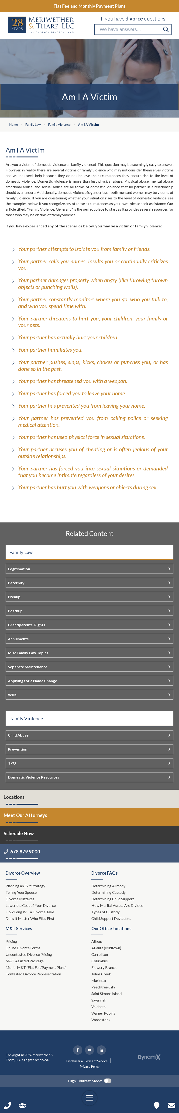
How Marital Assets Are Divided (117, 905)
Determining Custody (108, 892)
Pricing (11, 941)
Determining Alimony (108, 885)
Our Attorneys (22, 1105)
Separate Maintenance (27, 666)
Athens (97, 941)
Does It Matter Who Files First (30, 918)
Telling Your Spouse (21, 892)
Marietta (98, 980)
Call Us (7, 1105)
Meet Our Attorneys (25, 815)
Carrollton (99, 954)
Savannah (98, 1000)
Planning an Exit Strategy (25, 885)
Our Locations (156, 1105)
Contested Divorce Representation (33, 974)
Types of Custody (105, 912)
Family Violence (26, 718)
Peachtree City (103, 987)
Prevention (17, 749)
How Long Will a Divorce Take (30, 912)
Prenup (14, 597)
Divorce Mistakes (20, 899)
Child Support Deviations (111, 918)
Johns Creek (101, 974)
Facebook (77, 1050)
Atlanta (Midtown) (106, 948)
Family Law (21, 552)
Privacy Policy (90, 1066)
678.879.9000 (25, 851)
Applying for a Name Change (32, 680)
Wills (12, 694)
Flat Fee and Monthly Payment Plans (90, 6)
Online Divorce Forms (23, 948)
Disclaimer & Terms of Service (86, 1061)
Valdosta (98, 1006)
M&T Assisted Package (25, 961)
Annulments (18, 638)
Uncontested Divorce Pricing (29, 954)
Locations (14, 797)
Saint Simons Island (106, 993)
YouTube (89, 1050)
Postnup (15, 611)
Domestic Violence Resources (33, 777)
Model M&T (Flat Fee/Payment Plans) (36, 967)
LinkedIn (101, 1050)
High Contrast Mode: (85, 1080)
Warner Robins (103, 1013)
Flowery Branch (104, 967)
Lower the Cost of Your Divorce (31, 905)
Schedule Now (171, 1105)
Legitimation (19, 569)
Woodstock (100, 1019)
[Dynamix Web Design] (149, 1057)
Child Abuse (18, 735)
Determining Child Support (113, 899)
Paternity (16, 583)
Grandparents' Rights (26, 625)
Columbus (99, 961)
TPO (12, 763)
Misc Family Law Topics (28, 652)
